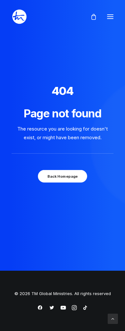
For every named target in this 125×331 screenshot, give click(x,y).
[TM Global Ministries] (19, 17)
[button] (110, 16)
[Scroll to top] (113, 318)
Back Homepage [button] (62, 176)
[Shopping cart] (90, 17)
